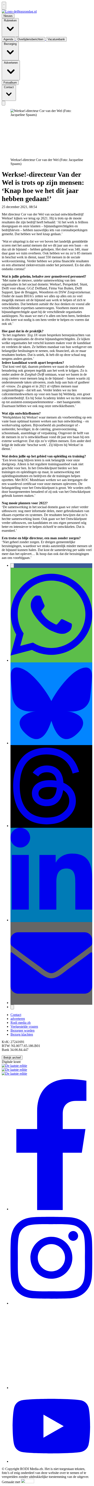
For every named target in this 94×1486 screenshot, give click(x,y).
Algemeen (45, 207)
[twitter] (51, 1388)
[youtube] (51, 1461)
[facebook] (51, 1209)
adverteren (17, 1018)
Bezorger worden (22, 1030)
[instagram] (51, 1303)
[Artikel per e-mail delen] (51, 1003)
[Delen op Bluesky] (51, 743)
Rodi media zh (20, 1022)
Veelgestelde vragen (24, 1026)
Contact (15, 1015)
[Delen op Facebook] (12, 565)
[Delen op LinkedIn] (51, 920)
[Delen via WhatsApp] (51, 660)
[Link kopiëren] (12, 1007)
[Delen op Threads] (51, 826)
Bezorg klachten (21, 1034)
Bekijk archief (12, 1057)
